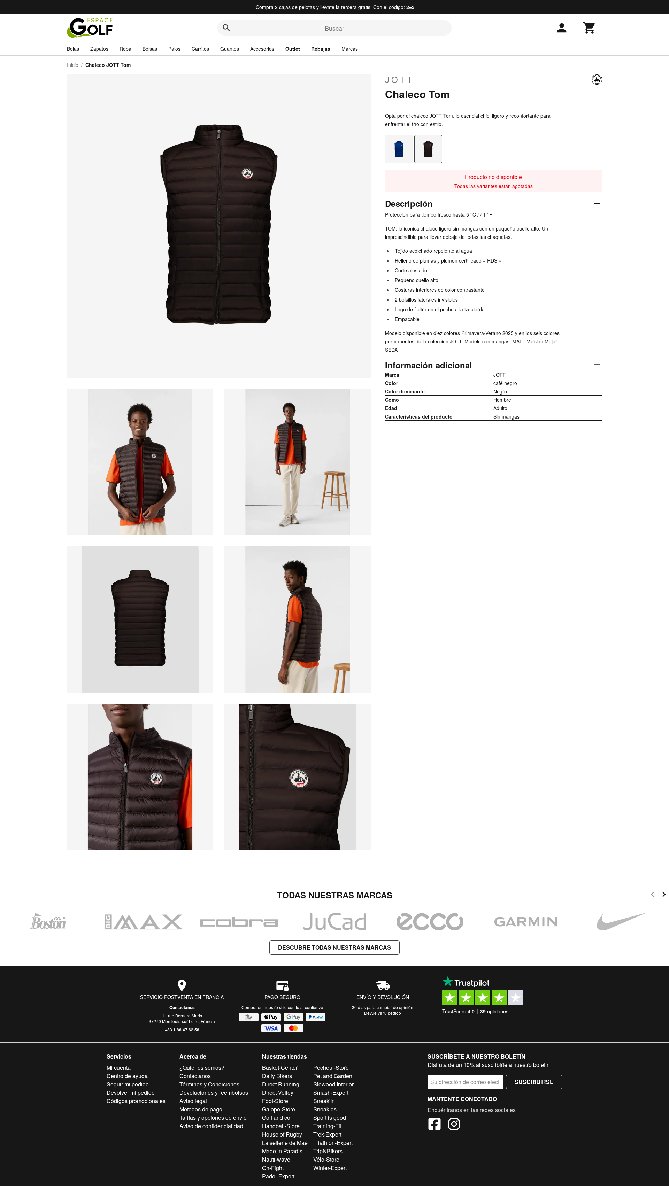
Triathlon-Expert (333, 1143)
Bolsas (150, 48)
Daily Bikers (277, 1076)
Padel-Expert (278, 1176)
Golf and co (276, 1118)
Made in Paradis (282, 1151)
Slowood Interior (333, 1084)
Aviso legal (193, 1101)
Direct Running (280, 1084)
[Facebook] (434, 1125)
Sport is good (329, 1118)
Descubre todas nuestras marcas (334, 947)
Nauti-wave (276, 1159)
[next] (664, 895)
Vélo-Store (326, 1159)
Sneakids (325, 1109)
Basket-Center (280, 1067)
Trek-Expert (327, 1134)
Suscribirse (534, 1082)
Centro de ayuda (127, 1076)
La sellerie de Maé (285, 1143)
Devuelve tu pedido (382, 1013)
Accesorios (262, 48)
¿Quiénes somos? (201, 1067)
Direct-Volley (277, 1093)
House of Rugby (282, 1134)
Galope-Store (278, 1109)
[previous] (652, 895)
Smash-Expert (330, 1093)
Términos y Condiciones (209, 1084)
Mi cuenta (119, 1067)
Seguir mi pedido (128, 1084)
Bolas (73, 48)
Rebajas (320, 48)
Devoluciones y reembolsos (213, 1093)
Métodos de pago (200, 1109)
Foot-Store (275, 1101)
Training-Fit (327, 1126)
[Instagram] (454, 1125)
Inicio (72, 64)
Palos (174, 48)
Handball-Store (281, 1126)
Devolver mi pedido (131, 1093)
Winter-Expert (330, 1168)
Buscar (334, 27)
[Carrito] (590, 28)
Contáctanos (182, 1007)
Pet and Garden (332, 1076)
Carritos (200, 48)
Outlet (292, 48)
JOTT (399, 79)
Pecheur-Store (331, 1067)
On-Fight (273, 1168)
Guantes (229, 48)
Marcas (349, 48)
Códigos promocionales (136, 1101)
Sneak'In (324, 1101)
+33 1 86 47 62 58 (182, 1030)
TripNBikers (328, 1151)
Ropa (125, 48)
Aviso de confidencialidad (211, 1126)
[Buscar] (226, 28)
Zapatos (99, 48)
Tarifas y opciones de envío (213, 1118)
